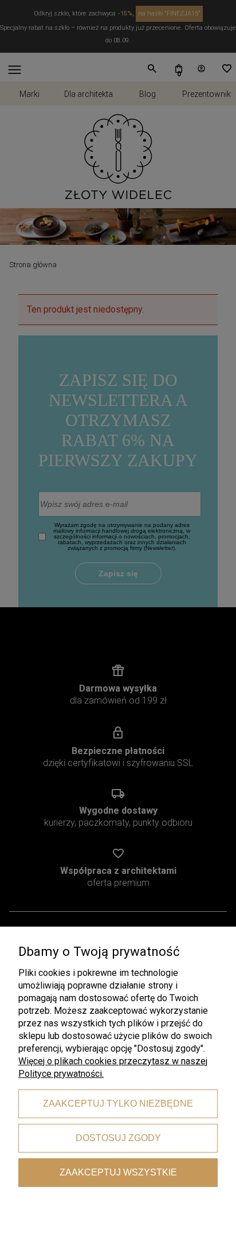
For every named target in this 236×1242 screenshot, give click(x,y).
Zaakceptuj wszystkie (118, 1172)
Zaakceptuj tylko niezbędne (118, 1103)
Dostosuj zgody (118, 1138)
